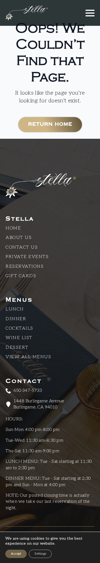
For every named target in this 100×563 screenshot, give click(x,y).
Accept (16, 554)
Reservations (25, 266)
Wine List (19, 337)
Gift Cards (21, 276)
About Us (19, 237)
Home (13, 228)
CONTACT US (22, 247)
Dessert (17, 347)
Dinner (16, 319)
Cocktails (19, 328)
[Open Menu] (90, 13)
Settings (40, 554)
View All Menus (28, 357)
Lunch (15, 309)
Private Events (27, 256)
